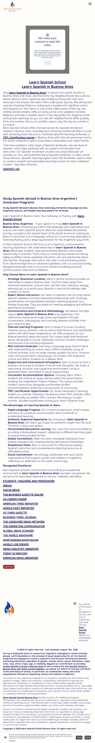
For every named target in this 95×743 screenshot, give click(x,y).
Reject (88, 737)
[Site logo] (13, 7)
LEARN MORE (8, 567)
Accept (47, 63)
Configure (12, 741)
